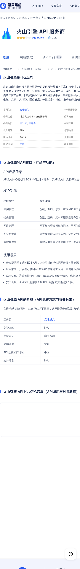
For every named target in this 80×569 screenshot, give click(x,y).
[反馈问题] (70, 554)
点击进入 (24, 109)
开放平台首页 (8, 17)
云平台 (34, 17)
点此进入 (49, 319)
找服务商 (56, 5)
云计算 (23, 17)
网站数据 (26, 57)
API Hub (37, 5)
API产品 (52, 57)
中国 (22, 144)
